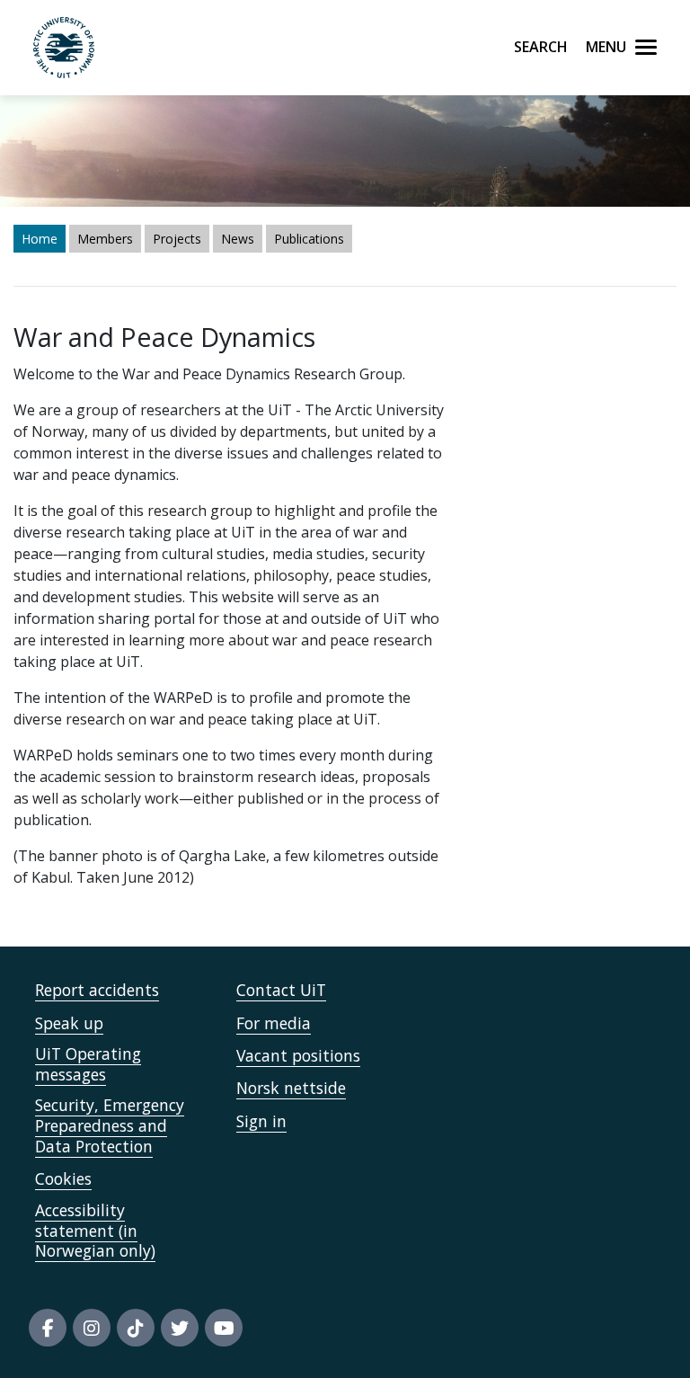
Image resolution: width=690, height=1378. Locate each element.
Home (40, 238)
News (237, 238)
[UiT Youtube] (224, 1328)
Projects (177, 238)
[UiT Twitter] (180, 1328)
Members (105, 238)
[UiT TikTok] (136, 1328)
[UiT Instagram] (92, 1328)
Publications (309, 238)
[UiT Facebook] (47, 1328)
